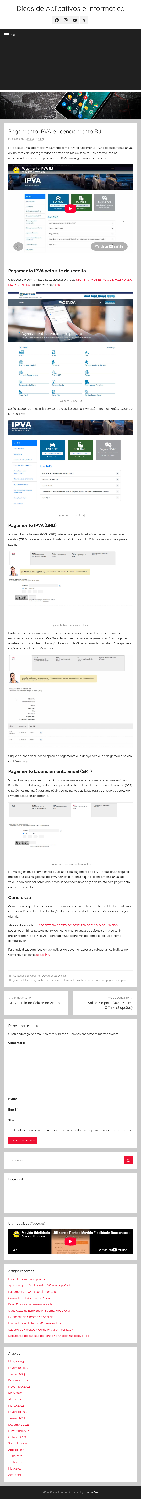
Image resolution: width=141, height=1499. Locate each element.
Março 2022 (16, 1405)
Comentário (17, 1042)
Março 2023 (16, 1361)
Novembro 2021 (18, 1430)
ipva (77, 980)
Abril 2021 (14, 1475)
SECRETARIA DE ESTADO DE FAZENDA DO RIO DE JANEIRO (78, 925)
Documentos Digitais (54, 975)
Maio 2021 (14, 1468)
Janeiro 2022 (16, 1418)
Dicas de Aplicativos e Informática (71, 8)
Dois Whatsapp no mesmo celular (30, 1304)
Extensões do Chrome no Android (31, 1317)
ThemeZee (91, 1492)
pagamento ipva (116, 980)
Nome (13, 1098)
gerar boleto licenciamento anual (54, 980)
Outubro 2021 (17, 1437)
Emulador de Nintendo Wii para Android (35, 1323)
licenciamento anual (93, 980)
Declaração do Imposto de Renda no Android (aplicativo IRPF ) (49, 1336)
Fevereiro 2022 (18, 1412)
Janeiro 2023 (16, 1374)
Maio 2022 (15, 1393)
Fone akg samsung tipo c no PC (29, 1279)
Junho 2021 (15, 1462)
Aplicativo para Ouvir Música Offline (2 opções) (39, 1285)
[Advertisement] (70, 66)
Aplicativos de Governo (27, 975)
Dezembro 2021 (18, 1424)
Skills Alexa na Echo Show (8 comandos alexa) (39, 1310)
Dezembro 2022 (18, 1380)
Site (11, 1120)
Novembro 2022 (19, 1386)
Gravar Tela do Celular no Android (30, 1298)
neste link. (43, 954)
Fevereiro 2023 (18, 1368)
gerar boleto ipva (23, 980)
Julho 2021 (15, 1456)
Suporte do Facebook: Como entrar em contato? (40, 1329)
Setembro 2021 (18, 1443)
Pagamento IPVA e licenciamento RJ (32, 1291)
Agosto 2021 (16, 1449)
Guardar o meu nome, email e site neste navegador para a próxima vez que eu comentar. (72, 1130)
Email (13, 1109)
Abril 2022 (14, 1399)
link (57, 284)
